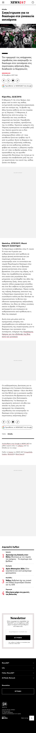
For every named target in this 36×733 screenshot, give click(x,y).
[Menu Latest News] (33, 2)
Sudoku (4, 454)
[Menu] (3, 2)
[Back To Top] (31, 718)
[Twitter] (8, 80)
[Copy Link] (17, 80)
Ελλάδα (4, 9)
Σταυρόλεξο (28, 452)
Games (11, 452)
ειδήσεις (20, 445)
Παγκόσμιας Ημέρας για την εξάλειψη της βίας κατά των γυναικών (17, 334)
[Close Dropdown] (33, 663)
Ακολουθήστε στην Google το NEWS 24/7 (15, 443)
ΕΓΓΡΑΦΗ (18, 691)
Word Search (20, 454)
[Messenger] (13, 80)
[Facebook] (4, 80)
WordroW (11, 454)
